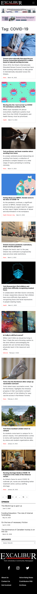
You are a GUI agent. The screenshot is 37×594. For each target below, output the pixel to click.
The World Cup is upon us (11, 506)
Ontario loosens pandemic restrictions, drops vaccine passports (17, 245)
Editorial (5, 353)
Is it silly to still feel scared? (13, 335)
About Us (4, 577)
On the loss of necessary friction (14, 522)
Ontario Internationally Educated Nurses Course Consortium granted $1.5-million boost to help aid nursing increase (18, 60)
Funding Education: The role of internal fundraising (17, 514)
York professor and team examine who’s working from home (18, 152)
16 (23, 497)
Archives (22, 585)
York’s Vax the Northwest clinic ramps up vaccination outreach (18, 382)
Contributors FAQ (25, 581)
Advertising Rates (26, 577)
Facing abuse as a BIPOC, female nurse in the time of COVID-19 (18, 198)
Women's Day (11, 215)
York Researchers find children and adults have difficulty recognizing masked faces (18, 288)
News (5, 77)
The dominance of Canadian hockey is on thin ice (18, 531)
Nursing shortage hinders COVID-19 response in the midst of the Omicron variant (17, 474)
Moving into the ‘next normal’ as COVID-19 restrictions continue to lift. (18, 106)
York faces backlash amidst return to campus (16, 429)
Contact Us (5, 581)
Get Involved (6, 585)
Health (5, 120)
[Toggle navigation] (33, 3)
